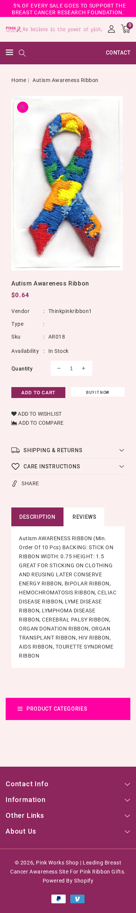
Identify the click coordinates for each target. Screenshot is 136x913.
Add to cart (38, 392)
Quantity (21, 369)
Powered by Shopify (68, 881)
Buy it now (97, 392)
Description (37, 517)
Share (30, 483)
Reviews (84, 517)
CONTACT (118, 53)
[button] (9, 53)
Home (18, 80)
